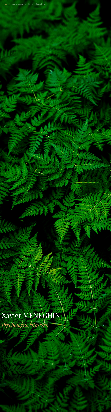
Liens (46, 4)
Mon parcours (17, 4)
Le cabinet (28, 4)
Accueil (7, 4)
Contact (39, 4)
